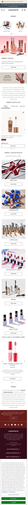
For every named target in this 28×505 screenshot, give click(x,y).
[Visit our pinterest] (21, 424)
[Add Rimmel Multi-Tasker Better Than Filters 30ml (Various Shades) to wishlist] (23, 112)
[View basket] (25, 10)
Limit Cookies (13, 498)
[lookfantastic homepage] (13, 10)
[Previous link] (2, 361)
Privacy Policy (4, 491)
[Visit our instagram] (12, 424)
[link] (22, 10)
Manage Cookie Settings (13, 494)
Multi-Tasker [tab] (6, 106)
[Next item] (26, 27)
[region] (13, 482)
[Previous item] (1, 27)
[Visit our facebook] (5, 424)
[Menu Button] (1, 10)
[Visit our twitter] (8, 424)
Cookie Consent (13, 442)
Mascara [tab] (22, 106)
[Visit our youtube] (15, 424)
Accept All (13, 502)
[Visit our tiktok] (18, 424)
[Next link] (24, 361)
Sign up (13, 418)
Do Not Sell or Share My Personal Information (13, 445)
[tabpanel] (13, 130)
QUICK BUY (13, 146)
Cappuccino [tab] (14, 106)
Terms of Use (12, 491)
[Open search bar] (4, 10)
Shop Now (13, 67)
